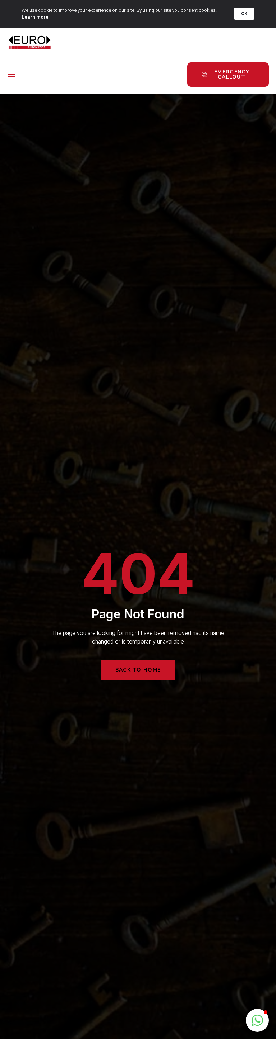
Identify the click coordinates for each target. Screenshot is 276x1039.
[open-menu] (11, 74)
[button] (257, 1020)
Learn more (35, 17)
